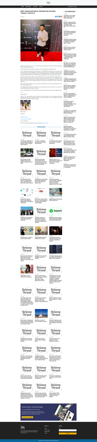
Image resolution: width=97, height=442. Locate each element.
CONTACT (41, 6)
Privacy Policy (47, 429)
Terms (45, 428)
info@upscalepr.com (24, 116)
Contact (45, 433)
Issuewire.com (32, 65)
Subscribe (68, 433)
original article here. (45, 123)
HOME (22, 6)
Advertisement (47, 431)
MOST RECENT (28, 6)
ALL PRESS (35, 6)
